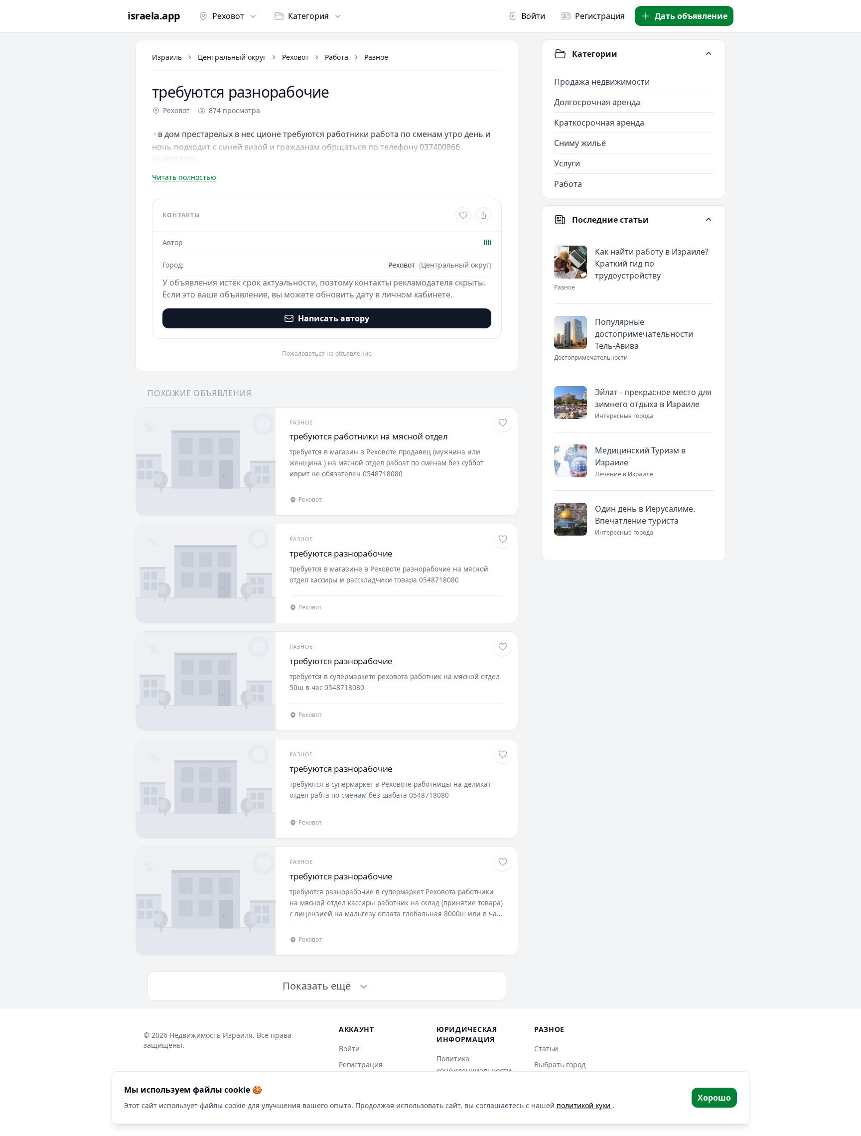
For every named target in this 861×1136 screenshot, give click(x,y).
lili (487, 242)
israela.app (154, 16)
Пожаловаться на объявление (327, 354)
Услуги (567, 163)
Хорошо (714, 1097)
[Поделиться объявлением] (483, 215)
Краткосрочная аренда (599, 122)
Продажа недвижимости (602, 81)
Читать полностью (184, 177)
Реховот (228, 15)
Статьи (546, 1048)
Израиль (167, 57)
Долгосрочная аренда (597, 102)
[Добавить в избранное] (463, 215)
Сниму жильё (580, 143)
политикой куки (584, 1105)
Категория (308, 15)
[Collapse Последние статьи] (709, 220)
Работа (336, 57)
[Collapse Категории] (709, 54)
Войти (533, 15)
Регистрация (600, 15)
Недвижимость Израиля (211, 1035)
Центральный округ (232, 57)
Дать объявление (691, 15)
